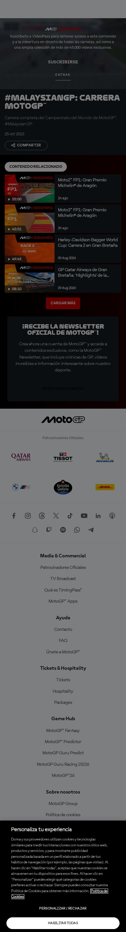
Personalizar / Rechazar (62, 908)
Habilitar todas (63, 923)
